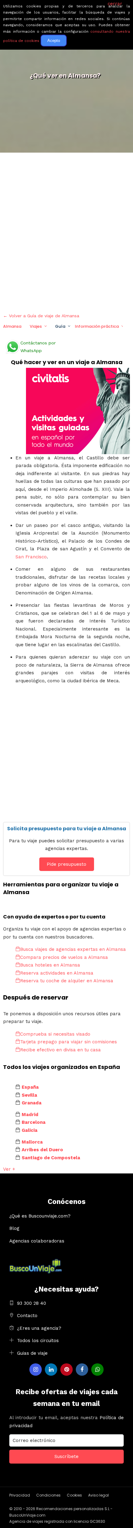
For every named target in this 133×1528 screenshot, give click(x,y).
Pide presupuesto (66, 864)
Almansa (12, 326)
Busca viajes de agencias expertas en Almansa (73, 949)
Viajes (36, 326)
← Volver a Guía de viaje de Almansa (41, 315)
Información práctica (97, 326)
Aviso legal (98, 1495)
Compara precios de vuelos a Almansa (64, 957)
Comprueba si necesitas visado (55, 1034)
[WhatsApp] (97, 1369)
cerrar (115, 3)
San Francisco (31, 557)
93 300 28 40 (31, 1303)
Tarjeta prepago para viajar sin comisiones (68, 1042)
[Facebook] (82, 1369)
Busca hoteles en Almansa (50, 965)
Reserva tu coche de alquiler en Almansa (66, 981)
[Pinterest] (66, 1369)
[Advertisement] (66, 231)
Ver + (9, 1169)
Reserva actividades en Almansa (56, 973)
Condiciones (48, 1495)
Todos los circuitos (38, 1340)
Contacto (27, 1315)
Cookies (74, 1495)
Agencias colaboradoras (36, 1241)
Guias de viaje (32, 1353)
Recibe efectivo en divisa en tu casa (60, 1050)
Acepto (53, 40)
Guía (60, 326)
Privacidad (19, 1495)
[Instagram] (35, 1369)
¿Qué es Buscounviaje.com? (40, 1216)
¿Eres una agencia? (39, 1328)
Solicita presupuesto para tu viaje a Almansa (66, 828)
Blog (14, 1228)
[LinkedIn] (51, 1369)
